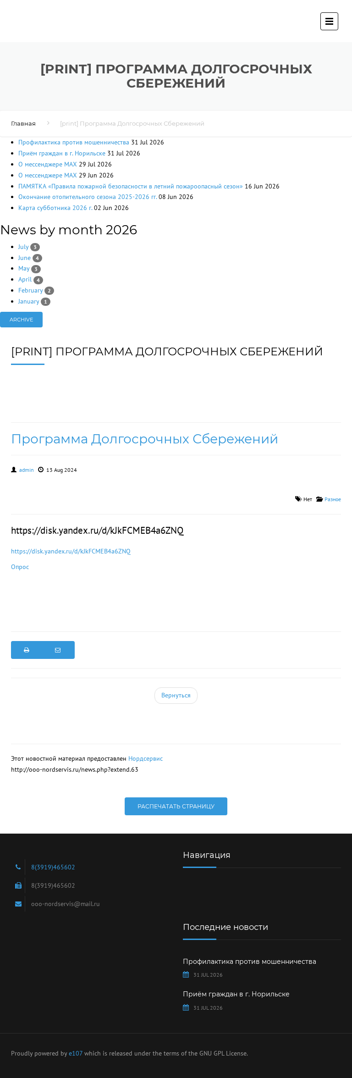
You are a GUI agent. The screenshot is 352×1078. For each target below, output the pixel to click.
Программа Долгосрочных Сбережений (144, 439)
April (29, 279)
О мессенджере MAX (47, 164)
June (28, 258)
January (32, 301)
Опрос (20, 567)
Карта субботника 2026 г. (55, 208)
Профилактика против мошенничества (73, 142)
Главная (23, 123)
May (28, 268)
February (34, 290)
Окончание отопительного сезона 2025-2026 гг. (87, 197)
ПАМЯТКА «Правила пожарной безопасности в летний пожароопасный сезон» (130, 186)
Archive (21, 319)
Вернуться (176, 695)
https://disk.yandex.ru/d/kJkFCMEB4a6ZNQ (71, 551)
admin (26, 469)
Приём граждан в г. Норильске (61, 153)
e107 (75, 1053)
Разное (332, 499)
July (27, 247)
